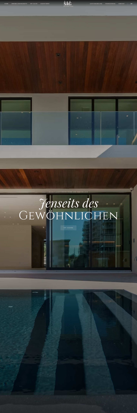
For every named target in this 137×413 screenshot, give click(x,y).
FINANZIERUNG (110, 3)
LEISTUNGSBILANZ (96, 3)
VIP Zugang (68, 228)
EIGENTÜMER (45, 3)
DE (132, 3)
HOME (6, 3)
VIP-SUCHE (34, 3)
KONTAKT (122, 3)
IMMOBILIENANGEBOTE (19, 3)
